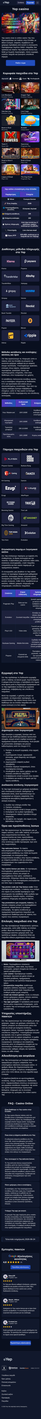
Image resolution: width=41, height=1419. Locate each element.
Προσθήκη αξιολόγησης (20, 1267)
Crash (24, 78)
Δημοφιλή (5, 78)
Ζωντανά (15, 78)
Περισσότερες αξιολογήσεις (20, 1343)
